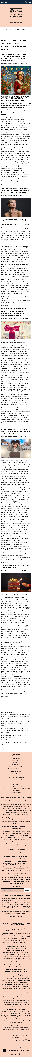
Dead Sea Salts (16, 762)
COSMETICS (16, 758)
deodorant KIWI (6, 252)
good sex (4, 538)
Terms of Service (24, 1035)
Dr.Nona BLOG (5, 366)
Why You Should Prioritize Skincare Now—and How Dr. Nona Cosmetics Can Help (15, 190)
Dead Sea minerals (11, 133)
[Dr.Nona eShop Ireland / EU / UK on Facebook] (19, 1040)
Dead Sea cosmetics (14, 131)
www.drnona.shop (19, 299)
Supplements (16, 764)
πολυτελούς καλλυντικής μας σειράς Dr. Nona (15, 300)
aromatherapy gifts (7, 121)
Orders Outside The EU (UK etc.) (16, 769)
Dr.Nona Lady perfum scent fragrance (15, 387)
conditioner (4, 605)
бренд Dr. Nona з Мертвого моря (11, 302)
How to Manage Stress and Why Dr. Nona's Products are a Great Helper (15, 431)
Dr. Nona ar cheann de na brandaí (11, 257)
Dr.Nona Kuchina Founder (16, 782)
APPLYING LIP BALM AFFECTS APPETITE (14, 599)
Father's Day (24, 665)
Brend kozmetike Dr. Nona (18, 478)
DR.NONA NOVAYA (17, 525)
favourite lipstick (12, 537)
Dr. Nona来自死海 (13, 268)
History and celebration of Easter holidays (17, 671)
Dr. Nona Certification (16, 786)
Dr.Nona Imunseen (24, 643)
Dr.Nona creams (9, 148)
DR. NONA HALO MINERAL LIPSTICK (16, 263)
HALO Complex (6, 402)
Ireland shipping (14, 165)
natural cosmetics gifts (20, 176)
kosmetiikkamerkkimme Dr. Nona (11, 167)
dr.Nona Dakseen (11, 370)
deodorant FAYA (18, 134)
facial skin (4, 537)
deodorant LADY (10, 136)
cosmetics (16, 127)
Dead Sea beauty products (13, 129)
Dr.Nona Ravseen (23, 393)
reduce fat (20, 550)
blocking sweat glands (22, 601)
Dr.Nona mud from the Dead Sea (20, 389)
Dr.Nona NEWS (6, 391)
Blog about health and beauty (16, 29)
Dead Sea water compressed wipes (11, 482)
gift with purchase (21, 400)
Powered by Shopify (15, 1047)
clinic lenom (11, 248)
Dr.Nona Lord (20, 151)
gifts (18, 159)
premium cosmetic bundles (9, 178)
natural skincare (12, 415)
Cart (29, 2)
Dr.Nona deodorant (20, 148)
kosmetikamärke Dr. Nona (9, 168)
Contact (16, 775)
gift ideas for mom (11, 159)
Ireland (7, 165)
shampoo (14, 552)
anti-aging (24, 118)
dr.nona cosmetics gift (14, 368)
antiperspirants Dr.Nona (17, 119)
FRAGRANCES (16, 760)
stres (13, 554)
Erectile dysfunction (17, 663)
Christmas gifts (5, 125)
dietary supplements (18, 255)
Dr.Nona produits (12, 393)
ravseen (14, 550)
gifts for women (6, 161)
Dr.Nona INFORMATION (15, 385)
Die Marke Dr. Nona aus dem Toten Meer (13, 138)
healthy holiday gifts (17, 161)
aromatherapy (5, 478)
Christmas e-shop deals (8, 123)
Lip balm (20, 542)
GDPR (16, 795)
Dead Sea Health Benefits (16, 777)
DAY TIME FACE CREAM (8, 250)
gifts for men (25, 159)
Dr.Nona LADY (14, 150)
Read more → (5, 185)
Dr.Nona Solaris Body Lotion (9, 155)
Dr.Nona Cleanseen (19, 503)
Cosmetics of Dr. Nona (22, 248)
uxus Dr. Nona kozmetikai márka (18, 417)
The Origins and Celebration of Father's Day (14, 742)
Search (4, 1035)
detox (28, 136)
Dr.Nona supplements (14, 398)
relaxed (8, 552)
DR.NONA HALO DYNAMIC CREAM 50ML (14, 633)
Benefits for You (16, 771)
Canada (20, 603)
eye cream (4, 157)
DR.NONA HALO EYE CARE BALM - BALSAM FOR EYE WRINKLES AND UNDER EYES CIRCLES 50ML (15, 274)
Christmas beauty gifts (20, 121)
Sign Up (27, 890)
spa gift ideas (11, 182)
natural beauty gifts (7, 176)
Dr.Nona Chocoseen (13, 146)
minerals (14, 682)
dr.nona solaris (21, 153)
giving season (21, 667)
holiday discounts (17, 163)
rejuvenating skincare (11, 180)
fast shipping (12, 400)
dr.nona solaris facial (19, 285)
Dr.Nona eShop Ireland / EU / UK (17, 1045)
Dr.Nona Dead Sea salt (8, 270)
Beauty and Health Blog (16, 767)
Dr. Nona (12, 140)
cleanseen (4, 480)
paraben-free (21, 415)
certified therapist (19, 347)
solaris (27, 552)
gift (23, 157)
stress (17, 554)
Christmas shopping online (19, 125)
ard (27, 246)
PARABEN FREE (16, 773)
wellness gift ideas (21, 182)
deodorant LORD (20, 136)
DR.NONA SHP (11, 153)
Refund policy (15, 1037)
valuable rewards (6, 419)
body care (4, 248)
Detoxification (10, 253)
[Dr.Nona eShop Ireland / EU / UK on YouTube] (29, 1040)
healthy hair (15, 538)
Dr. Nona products (17, 144)
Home (3, 29)
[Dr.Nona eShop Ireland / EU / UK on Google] (23, 1040)
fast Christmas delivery (15, 157)
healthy (9, 538)
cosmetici (11, 480)
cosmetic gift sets (6, 127)
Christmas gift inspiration (23, 123)
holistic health (15, 402)
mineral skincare (24, 174)
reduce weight (5, 684)
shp (13, 299)
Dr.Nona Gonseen (6, 508)
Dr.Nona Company (16, 784)
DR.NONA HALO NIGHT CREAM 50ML (13, 383)
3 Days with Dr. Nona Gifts (12, 118)
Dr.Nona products (15, 282)
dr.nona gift (18, 270)
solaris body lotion (6, 554)
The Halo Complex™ (16, 780)
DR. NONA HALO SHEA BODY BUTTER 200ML (15, 265)
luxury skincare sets (13, 174)
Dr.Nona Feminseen (10, 372)
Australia (12, 601)
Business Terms (16, 792)
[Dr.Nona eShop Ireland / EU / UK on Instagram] (26, 1040)
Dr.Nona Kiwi (5, 150)
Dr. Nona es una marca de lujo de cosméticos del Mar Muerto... (15, 259)
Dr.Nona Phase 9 (16, 391)
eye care (27, 155)
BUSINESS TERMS (13, 1035)
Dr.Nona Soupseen (14, 533)
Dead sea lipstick (22, 607)
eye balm (21, 155)
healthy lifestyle (6, 289)
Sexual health (19, 684)
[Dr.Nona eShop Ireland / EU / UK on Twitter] (16, 1040)
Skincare (22, 552)
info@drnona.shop (24, 853)
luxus (19, 297)
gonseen (26, 537)
